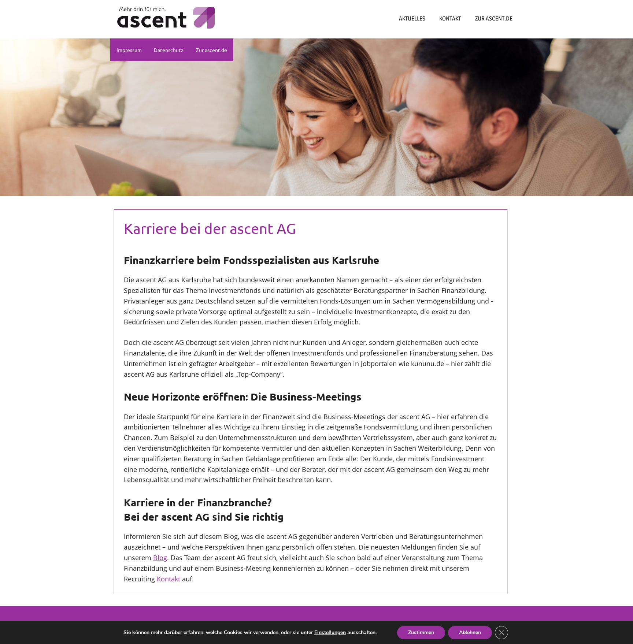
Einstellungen (330, 632)
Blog (160, 557)
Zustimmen (421, 632)
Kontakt (450, 18)
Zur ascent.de (493, 18)
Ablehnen (470, 632)
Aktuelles (412, 18)
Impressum (129, 49)
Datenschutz (169, 49)
